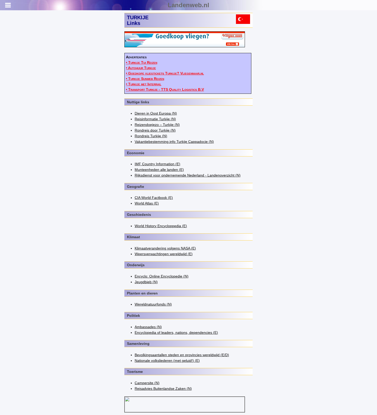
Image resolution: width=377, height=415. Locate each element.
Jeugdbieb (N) (146, 282)
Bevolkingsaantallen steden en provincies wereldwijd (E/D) (182, 355)
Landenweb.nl (188, 5)
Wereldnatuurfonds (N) (153, 304)
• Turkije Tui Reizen (141, 62)
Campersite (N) (147, 383)
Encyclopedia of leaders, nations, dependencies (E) (176, 332)
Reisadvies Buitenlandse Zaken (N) (163, 388)
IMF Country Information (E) (157, 164)
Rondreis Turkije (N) (151, 136)
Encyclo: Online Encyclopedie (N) (161, 276)
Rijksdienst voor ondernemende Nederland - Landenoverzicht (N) (188, 175)
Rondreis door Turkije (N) (155, 130)
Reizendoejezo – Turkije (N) (157, 125)
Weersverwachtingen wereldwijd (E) (164, 254)
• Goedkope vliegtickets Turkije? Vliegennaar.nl (165, 73)
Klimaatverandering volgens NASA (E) (165, 248)
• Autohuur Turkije (141, 68)
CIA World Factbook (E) (154, 198)
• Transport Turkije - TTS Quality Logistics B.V (165, 89)
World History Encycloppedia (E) (161, 226)
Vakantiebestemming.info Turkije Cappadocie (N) (174, 142)
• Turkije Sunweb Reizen (145, 79)
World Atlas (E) (147, 203)
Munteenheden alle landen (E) (159, 170)
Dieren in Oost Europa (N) (156, 113)
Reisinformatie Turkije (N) (155, 119)
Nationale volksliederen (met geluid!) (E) (167, 360)
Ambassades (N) (148, 327)
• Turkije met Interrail (143, 84)
